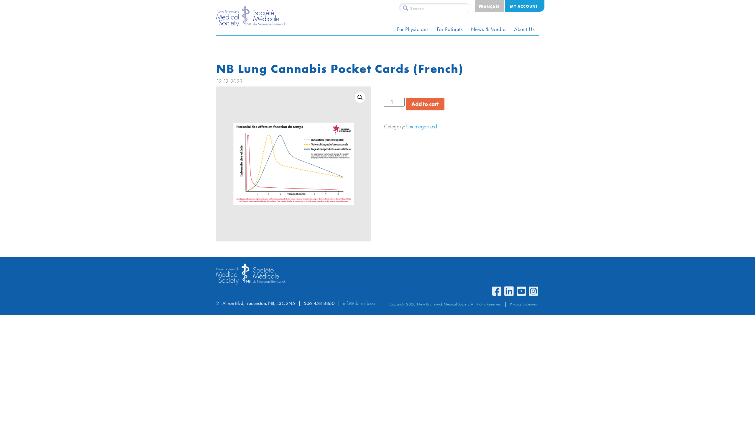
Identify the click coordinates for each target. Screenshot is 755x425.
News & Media (488, 29)
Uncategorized (421, 126)
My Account (524, 6)
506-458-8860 (318, 303)
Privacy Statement (524, 304)
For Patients (450, 29)
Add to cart (425, 104)
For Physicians (413, 29)
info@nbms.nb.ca (359, 303)
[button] (360, 97)
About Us (524, 29)
